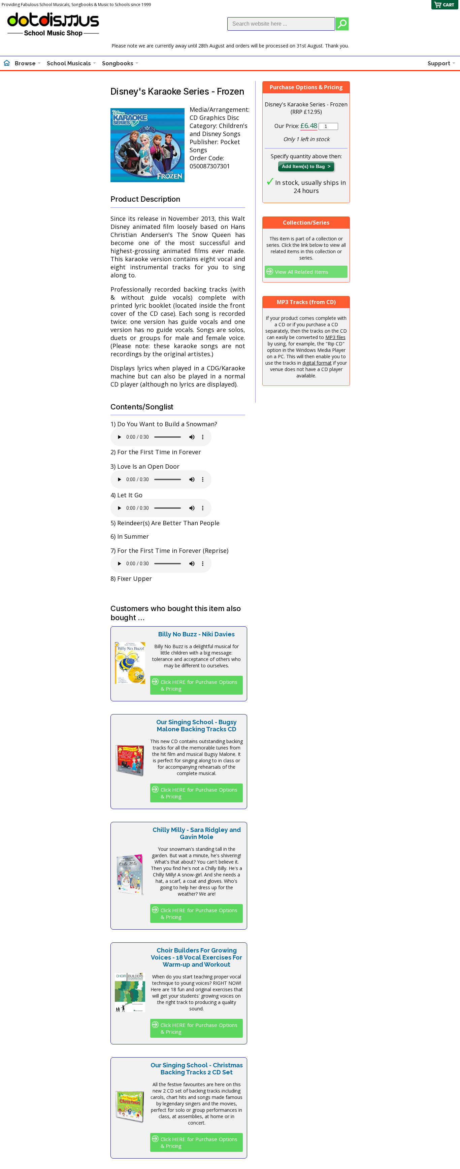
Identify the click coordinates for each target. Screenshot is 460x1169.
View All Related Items (301, 271)
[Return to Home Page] (6, 64)
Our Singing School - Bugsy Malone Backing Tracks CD (196, 726)
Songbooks (117, 63)
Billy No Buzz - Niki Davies (196, 634)
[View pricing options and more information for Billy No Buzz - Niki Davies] (130, 681)
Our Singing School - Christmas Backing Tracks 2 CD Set (197, 1069)
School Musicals (69, 63)
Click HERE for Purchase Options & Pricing (199, 685)
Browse (25, 63)
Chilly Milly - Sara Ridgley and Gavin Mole (197, 833)
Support (439, 63)
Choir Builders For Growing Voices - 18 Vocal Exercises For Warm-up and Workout (196, 957)
